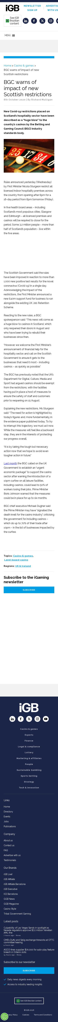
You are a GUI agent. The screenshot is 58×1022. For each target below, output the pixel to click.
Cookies (25, 1015)
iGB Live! (8, 874)
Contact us (9, 845)
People (29, 764)
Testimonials (10, 860)
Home (7, 65)
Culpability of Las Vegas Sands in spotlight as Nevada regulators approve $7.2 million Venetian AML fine (28, 930)
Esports (29, 735)
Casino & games (24, 65)
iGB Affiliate (9, 879)
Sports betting (29, 776)
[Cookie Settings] (4, 1016)
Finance (29, 741)
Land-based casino (16, 560)
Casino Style (10, 909)
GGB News (9, 899)
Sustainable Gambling (29, 770)
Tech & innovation (29, 788)
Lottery (29, 752)
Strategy (29, 782)
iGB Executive (10, 889)
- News (18, 935)
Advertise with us (12, 855)
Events (7, 816)
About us (8, 840)
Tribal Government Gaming (17, 913)
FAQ (6, 850)
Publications (10, 826)
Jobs (6, 821)
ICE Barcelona (11, 894)
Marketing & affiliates (29, 758)
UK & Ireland (23, 566)
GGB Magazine (11, 904)
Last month (10, 463)
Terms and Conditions (43, 1015)
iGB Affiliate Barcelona (15, 884)
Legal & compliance (29, 747)
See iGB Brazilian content (12, 20)
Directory (8, 811)
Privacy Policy (12, 1015)
